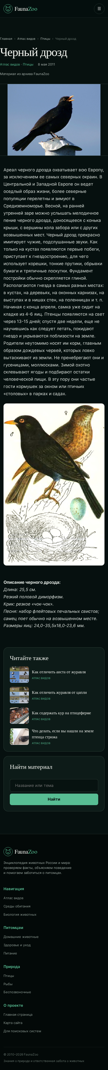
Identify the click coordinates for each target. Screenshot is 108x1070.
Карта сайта (13, 1023)
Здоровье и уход (17, 945)
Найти (54, 799)
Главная (6, 39)
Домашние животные (21, 937)
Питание (10, 953)
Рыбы (8, 984)
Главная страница (18, 1014)
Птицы (45, 39)
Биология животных (20, 914)
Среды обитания (17, 906)
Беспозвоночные (17, 992)
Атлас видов (26, 39)
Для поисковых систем (22, 1031)
